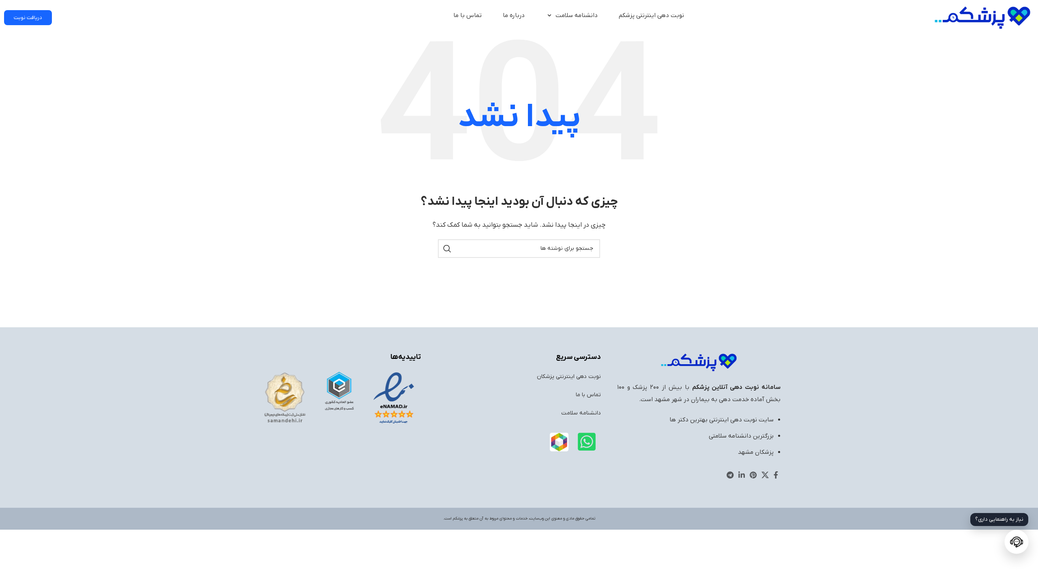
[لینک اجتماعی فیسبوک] (776, 474)
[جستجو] (447, 248)
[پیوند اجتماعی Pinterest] (753, 474)
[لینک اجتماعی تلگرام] (730, 474)
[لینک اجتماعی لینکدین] (741, 474)
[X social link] (765, 474)
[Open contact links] (1016, 541)
